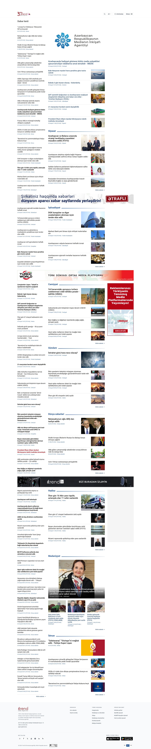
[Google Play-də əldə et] (127, 738)
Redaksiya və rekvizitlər (98, 712)
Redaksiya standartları (98, 718)
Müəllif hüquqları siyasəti (121, 715)
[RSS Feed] (42, 738)
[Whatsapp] (19, 738)
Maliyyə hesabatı (96, 723)
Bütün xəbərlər (99, 190)
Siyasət (52, 131)
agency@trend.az (22, 726)
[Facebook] (23, 738)
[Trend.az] (23, 14)
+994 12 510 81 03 (22, 724)
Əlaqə (93, 715)
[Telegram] (35, 738)
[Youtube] (31, 738)
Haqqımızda (95, 710)
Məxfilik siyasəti (118, 712)
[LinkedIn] (39, 738)
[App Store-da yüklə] (113, 738)
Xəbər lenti (22, 21)
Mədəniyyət (54, 556)
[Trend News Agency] (23, 709)
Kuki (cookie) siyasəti (120, 718)
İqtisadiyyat (54, 207)
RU (131, 745)
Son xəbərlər (73, 710)
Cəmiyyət (53, 284)
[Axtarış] (104, 14)
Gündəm (52, 348)
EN (124, 745)
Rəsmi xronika (74, 712)
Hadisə (51, 490)
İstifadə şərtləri (118, 710)
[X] (27, 738)
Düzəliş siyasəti (96, 720)
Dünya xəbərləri (56, 414)
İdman (51, 635)
